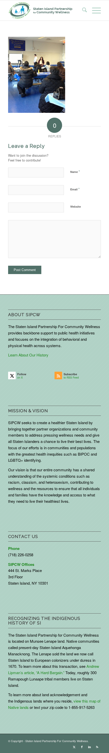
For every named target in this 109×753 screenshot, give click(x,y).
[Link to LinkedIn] (89, 746)
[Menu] (94, 10)
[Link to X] (74, 746)
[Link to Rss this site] (97, 746)
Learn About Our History (28, 354)
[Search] (82, 10)
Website (75, 206)
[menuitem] (82, 10)
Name (75, 171)
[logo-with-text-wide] (40, 10)
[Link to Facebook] (82, 746)
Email (75, 189)
